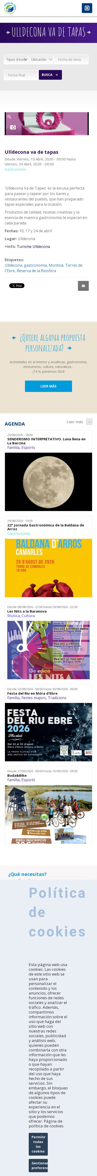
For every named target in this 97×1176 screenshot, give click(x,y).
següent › (89, 422)
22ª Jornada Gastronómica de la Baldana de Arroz (45, 527)
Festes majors (33, 697)
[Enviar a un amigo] (83, 286)
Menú (87, 8)
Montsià (56, 265)
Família (13, 447)
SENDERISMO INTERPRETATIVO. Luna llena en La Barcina (46, 441)
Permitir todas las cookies (38, 1144)
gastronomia (35, 265)
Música (13, 615)
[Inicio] (24, 8)
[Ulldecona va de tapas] (47, 123)
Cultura (28, 615)
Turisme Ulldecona (33, 246)
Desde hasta (42, 607)
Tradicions (57, 697)
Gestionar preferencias (40, 1165)
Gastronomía (18, 533)
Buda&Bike (17, 775)
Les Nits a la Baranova (27, 611)
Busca (47, 74)
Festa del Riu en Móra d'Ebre (32, 693)
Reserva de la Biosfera (36, 270)
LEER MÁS (48, 386)
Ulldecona (13, 265)
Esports (28, 447)
